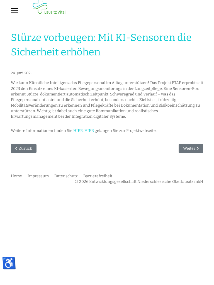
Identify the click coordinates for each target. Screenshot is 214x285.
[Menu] (14, 10)
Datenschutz (66, 176)
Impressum (38, 176)
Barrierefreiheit (97, 176)
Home (16, 176)
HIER (78, 130)
